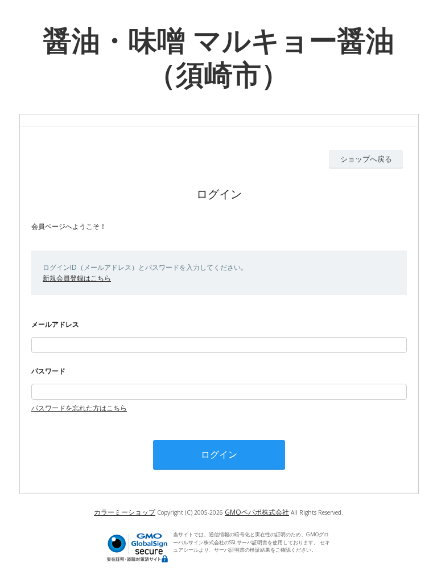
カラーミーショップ (124, 512)
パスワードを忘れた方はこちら (79, 408)
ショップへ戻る (366, 159)
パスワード (48, 371)
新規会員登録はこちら (77, 278)
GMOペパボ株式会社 (257, 512)
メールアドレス (55, 324)
